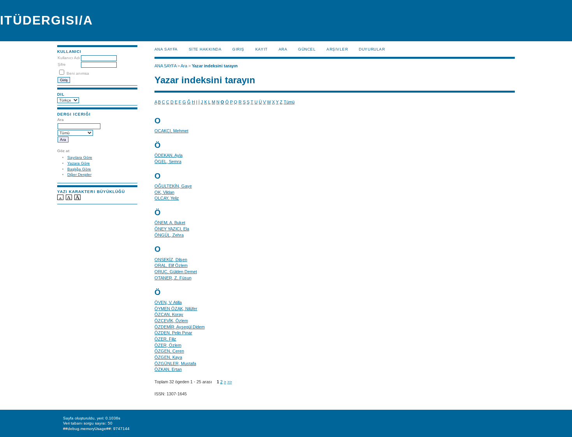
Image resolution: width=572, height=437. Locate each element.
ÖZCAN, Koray (168, 314)
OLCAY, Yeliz (166, 198)
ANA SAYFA (166, 49)
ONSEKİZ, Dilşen (170, 259)
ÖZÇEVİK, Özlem (171, 320)
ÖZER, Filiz (165, 339)
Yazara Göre (78, 163)
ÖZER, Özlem (167, 345)
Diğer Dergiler (79, 174)
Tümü (289, 102)
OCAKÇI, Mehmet (171, 130)
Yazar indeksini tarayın (215, 65)
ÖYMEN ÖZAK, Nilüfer (175, 308)
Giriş (238, 49)
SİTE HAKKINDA (205, 49)
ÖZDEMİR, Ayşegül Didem (179, 327)
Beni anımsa (78, 73)
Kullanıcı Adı (69, 58)
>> (229, 381)
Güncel (307, 49)
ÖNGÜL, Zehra (169, 235)
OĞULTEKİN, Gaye (173, 186)
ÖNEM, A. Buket (169, 222)
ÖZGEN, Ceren (169, 351)
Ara (283, 49)
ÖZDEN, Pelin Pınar (173, 332)
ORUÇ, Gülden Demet (175, 271)
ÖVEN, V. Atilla (168, 302)
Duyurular (372, 49)
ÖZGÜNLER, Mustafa (175, 363)
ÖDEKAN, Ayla (168, 155)
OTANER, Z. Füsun (172, 278)
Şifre (62, 64)
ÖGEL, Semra (167, 161)
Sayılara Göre (79, 157)
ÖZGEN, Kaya (168, 357)
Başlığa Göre (79, 169)
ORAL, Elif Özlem (171, 265)
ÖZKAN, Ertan (168, 369)
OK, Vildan (164, 192)
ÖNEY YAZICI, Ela (171, 228)
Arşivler (337, 49)
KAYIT (261, 49)
